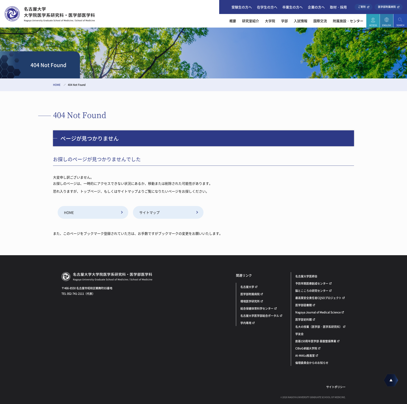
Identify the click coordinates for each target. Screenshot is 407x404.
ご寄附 (362, 7)
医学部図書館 (303, 305)
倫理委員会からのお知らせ (311, 363)
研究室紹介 (250, 20)
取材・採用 (338, 7)
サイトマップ (149, 212)
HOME (56, 85)
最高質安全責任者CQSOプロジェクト (318, 298)
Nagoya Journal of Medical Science (318, 312)
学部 (284, 20)
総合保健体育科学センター (256, 308)
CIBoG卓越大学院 (306, 348)
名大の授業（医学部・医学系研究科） (318, 327)
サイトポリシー (336, 387)
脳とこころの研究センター (311, 290)
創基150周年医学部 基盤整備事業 (315, 341)
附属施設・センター (348, 20)
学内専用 (245, 323)
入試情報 (300, 20)
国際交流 (320, 20)
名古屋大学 (247, 287)
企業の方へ (316, 7)
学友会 (299, 334)
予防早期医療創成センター (311, 283)
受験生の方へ (241, 7)
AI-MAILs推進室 (305, 355)
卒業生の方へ (292, 7)
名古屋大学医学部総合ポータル (259, 315)
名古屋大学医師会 (306, 276)
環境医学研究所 (250, 301)
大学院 (270, 20)
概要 (232, 20)
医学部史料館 (303, 319)
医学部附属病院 (387, 7)
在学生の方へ (267, 7)
